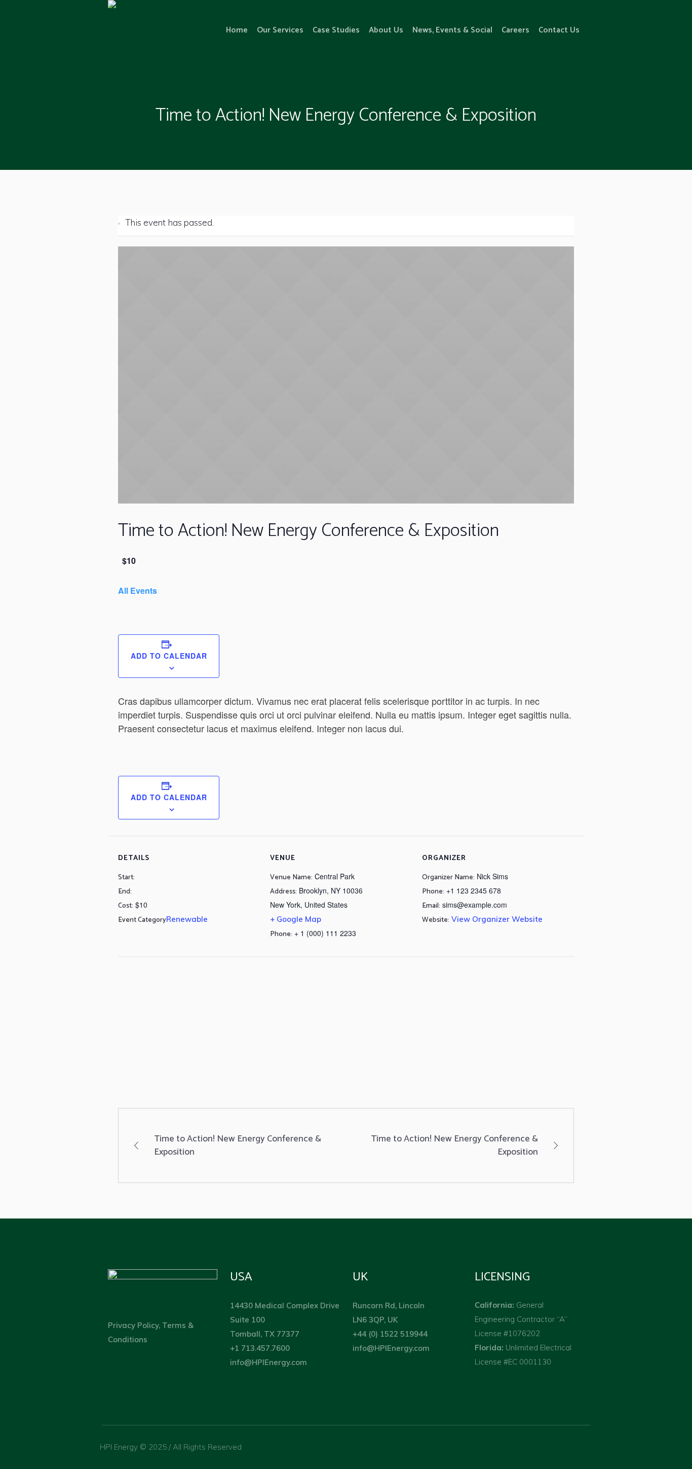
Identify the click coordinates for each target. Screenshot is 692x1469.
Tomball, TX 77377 (265, 1334)
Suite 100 (247, 1319)
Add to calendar (169, 656)
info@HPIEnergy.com (268, 1362)
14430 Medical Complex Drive (284, 1305)
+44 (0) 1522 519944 (390, 1334)
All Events (137, 590)
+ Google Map (295, 919)
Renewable (187, 919)
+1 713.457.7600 (260, 1348)
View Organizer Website (497, 919)
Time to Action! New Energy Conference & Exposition (237, 1145)
